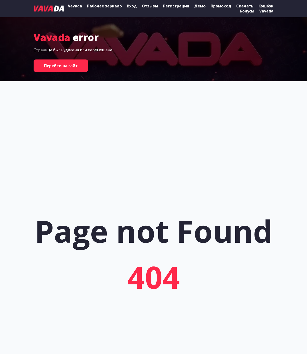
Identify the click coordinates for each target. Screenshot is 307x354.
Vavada (75, 6)
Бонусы (247, 11)
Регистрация (176, 6)
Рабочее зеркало (104, 6)
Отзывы (150, 6)
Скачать (245, 6)
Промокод (221, 6)
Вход (132, 6)
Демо (200, 6)
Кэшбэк (266, 6)
